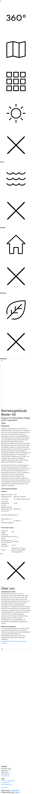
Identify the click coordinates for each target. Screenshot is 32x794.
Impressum (4, 787)
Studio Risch (15, 791)
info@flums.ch (5, 776)
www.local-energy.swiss (8, 780)
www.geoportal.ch (6, 784)
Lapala (17, 792)
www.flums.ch (5, 782)
